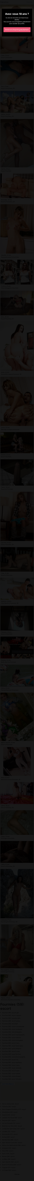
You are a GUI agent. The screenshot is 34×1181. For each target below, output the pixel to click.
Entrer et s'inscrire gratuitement (17, 30)
